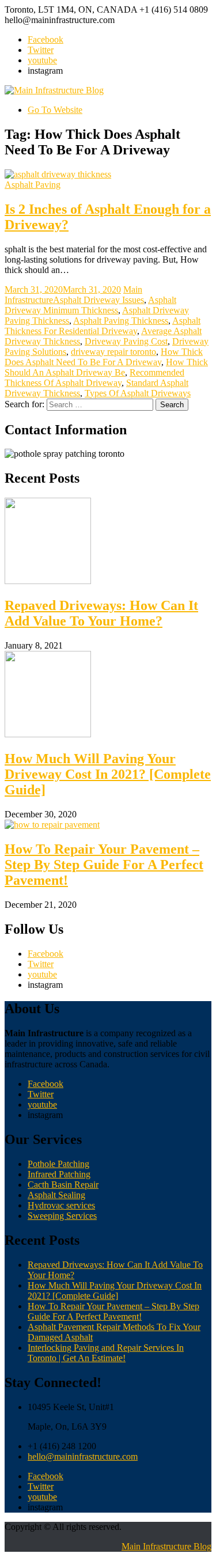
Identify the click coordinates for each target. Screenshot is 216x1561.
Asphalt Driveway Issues (98, 300)
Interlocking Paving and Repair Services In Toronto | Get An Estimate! (106, 1353)
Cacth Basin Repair (63, 1184)
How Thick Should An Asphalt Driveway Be (106, 367)
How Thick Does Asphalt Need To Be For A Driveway (104, 357)
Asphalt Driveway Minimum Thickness (90, 305)
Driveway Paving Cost (126, 341)
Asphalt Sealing (56, 1195)
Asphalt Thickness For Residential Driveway (102, 326)
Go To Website (55, 110)
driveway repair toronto (113, 352)
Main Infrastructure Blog (166, 1546)
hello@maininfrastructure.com (83, 1456)
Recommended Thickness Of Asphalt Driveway (94, 377)
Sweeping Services (62, 1216)
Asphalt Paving (32, 185)
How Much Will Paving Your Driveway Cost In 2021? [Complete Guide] (108, 774)
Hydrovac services (61, 1205)
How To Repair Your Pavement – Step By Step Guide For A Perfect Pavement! (104, 865)
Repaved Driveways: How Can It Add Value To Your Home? (101, 613)
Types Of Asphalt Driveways (138, 393)
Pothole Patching (58, 1164)
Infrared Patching (59, 1174)
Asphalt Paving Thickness (120, 320)
